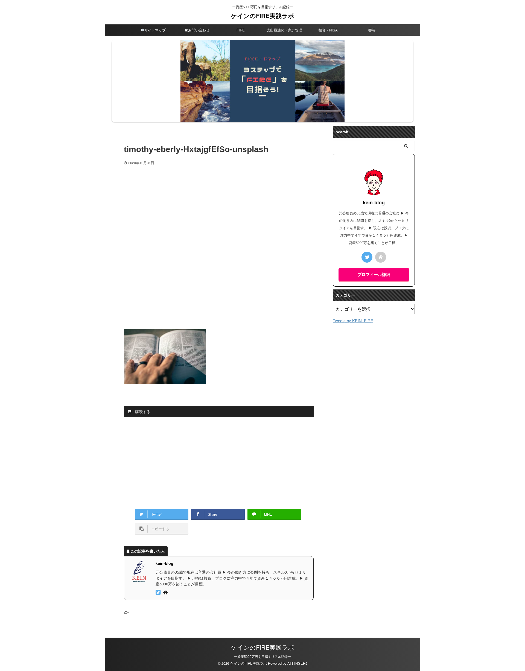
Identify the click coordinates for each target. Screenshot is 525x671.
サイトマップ (155, 30)
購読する (142, 411)
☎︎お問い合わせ (197, 30)
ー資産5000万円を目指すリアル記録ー (262, 656)
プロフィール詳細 (373, 274)
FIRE (241, 30)
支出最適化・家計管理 (284, 30)
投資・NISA (328, 30)
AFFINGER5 (297, 663)
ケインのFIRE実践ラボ (262, 15)
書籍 (371, 30)
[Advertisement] (219, 206)
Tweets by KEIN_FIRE (353, 320)
